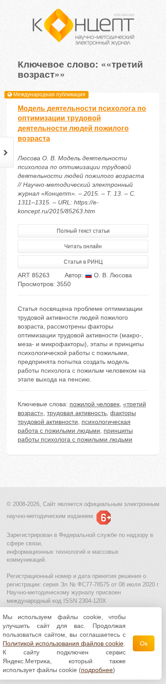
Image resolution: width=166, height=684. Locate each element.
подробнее (97, 669)
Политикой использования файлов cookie (63, 643)
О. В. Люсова (112, 275)
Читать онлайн (83, 246)
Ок (143, 643)
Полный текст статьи (83, 231)
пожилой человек (94, 404)
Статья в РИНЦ (83, 262)
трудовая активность (77, 412)
